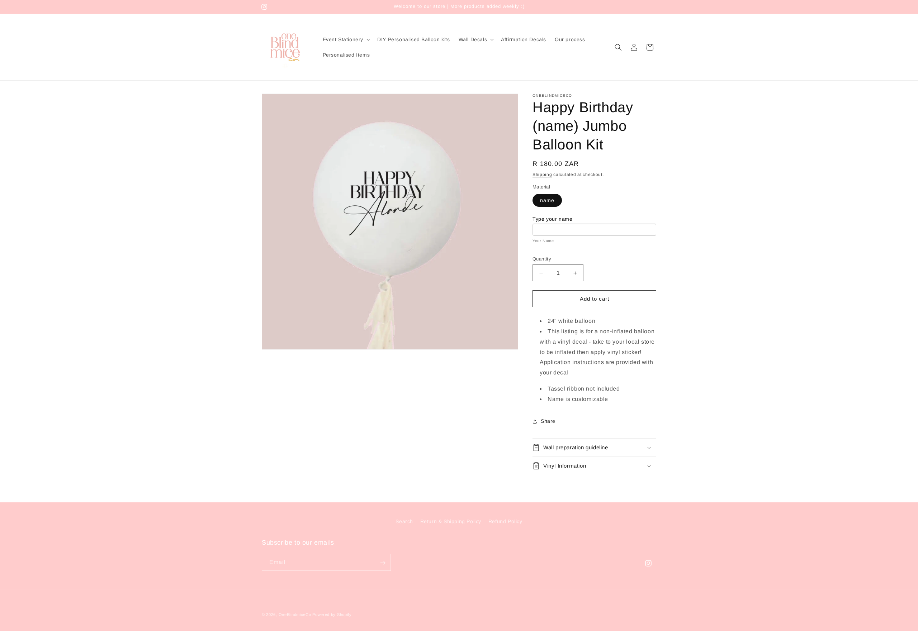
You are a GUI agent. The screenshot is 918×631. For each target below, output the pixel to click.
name (547, 200)
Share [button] (548, 421)
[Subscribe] (383, 562)
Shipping (542, 174)
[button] (345, 39)
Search (404, 521)
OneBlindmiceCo (295, 614)
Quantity (542, 259)
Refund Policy (505, 521)
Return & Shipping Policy (450, 521)
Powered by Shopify (332, 614)
